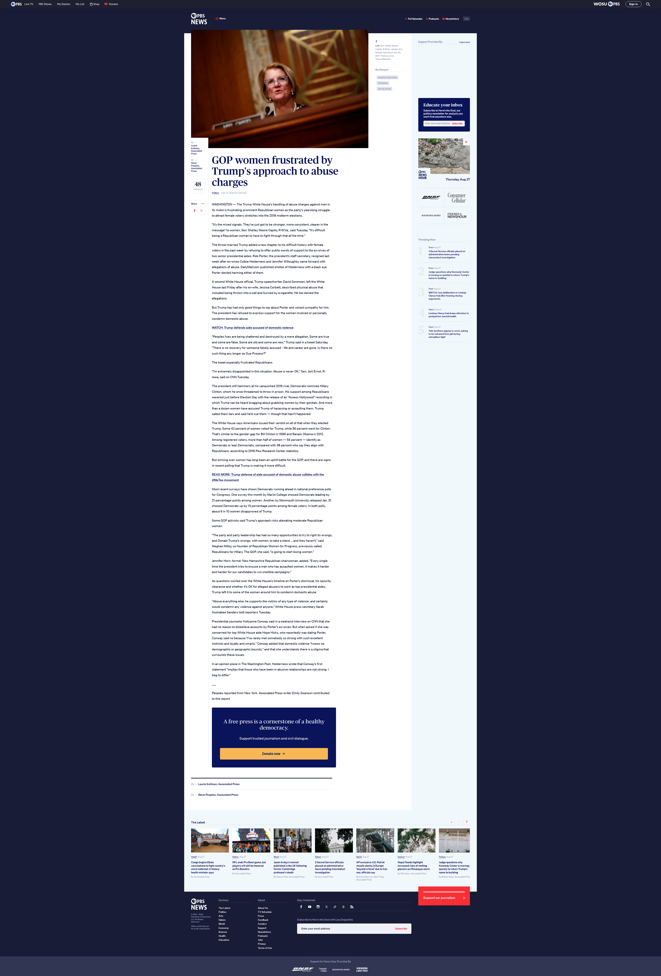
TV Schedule (265, 911)
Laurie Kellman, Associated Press (196, 149)
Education (224, 939)
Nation (235, 856)
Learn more (464, 42)
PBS (16, 4)
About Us (263, 908)
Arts (221, 915)
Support (262, 928)
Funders (262, 923)
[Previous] (459, 821)
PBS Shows (45, 4)
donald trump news (387, 77)
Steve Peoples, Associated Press (196, 167)
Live (467, 18)
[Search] (648, 4)
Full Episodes (415, 18)
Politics (215, 193)
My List (80, 4)
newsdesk (383, 83)
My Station (63, 4)
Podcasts (434, 18)
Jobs (260, 939)
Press (261, 915)
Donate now (271, 753)
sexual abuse (384, 88)
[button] (607, 4)
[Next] (466, 821)
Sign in (633, 4)
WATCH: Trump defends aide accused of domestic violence (252, 327)
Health (194, 856)
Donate (113, 4)
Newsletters (452, 18)
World (276, 856)
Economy (224, 928)
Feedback (263, 919)
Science (401, 856)
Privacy (262, 943)
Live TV (28, 4)
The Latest (198, 822)
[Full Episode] (444, 156)
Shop (96, 4)
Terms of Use (265, 947)
